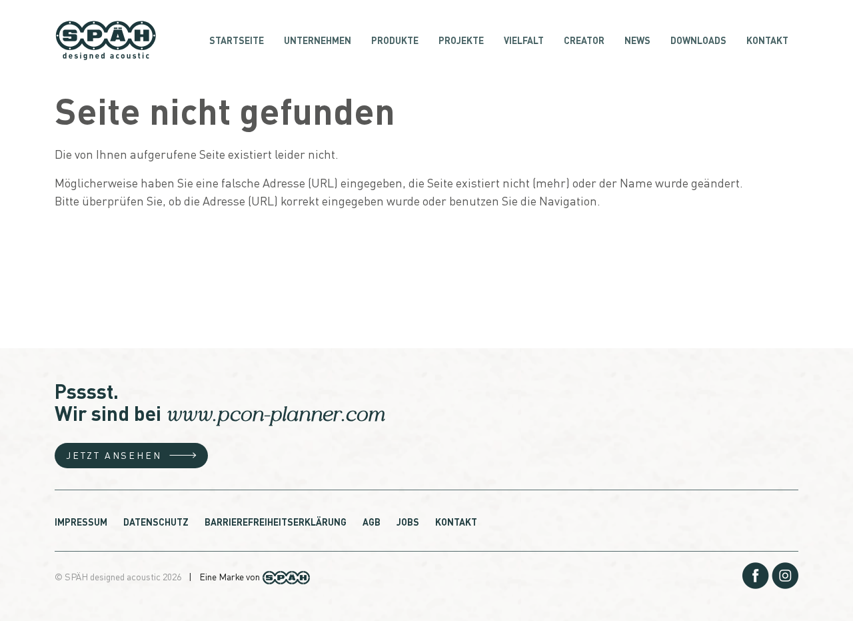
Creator (584, 40)
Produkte (395, 40)
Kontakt (767, 40)
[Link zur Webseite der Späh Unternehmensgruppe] (286, 575)
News (637, 40)
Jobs (408, 522)
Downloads (698, 40)
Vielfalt (524, 40)
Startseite (236, 40)
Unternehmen (317, 40)
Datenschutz (156, 522)
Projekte (461, 40)
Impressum (81, 522)
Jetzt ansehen (113, 455)
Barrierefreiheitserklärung (276, 522)
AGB (372, 522)
